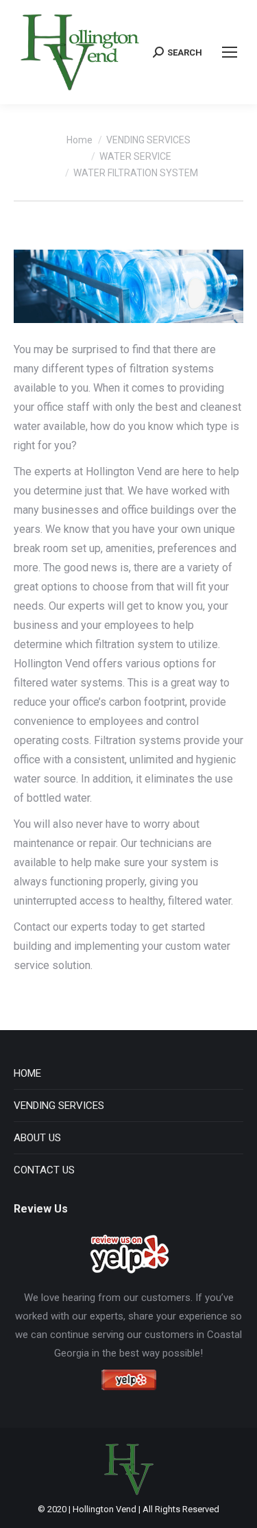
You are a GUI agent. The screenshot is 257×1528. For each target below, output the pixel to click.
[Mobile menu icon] (229, 52)
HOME (27, 1073)
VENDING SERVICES (59, 1105)
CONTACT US (44, 1170)
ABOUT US (37, 1138)
